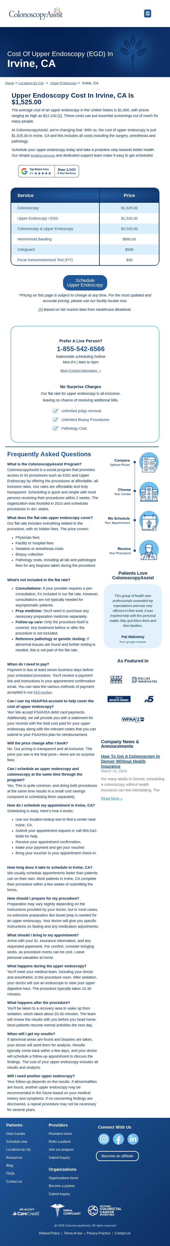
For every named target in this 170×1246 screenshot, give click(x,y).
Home (9, 83)
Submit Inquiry (59, 1157)
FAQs (10, 1173)
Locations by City (31, 83)
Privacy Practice (98, 1233)
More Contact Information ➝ (81, 371)
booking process (43, 155)
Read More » (112, 798)
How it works (15, 1133)
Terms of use (73, 1233)
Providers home (60, 1133)
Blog (9, 1165)
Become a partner (62, 1186)
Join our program (61, 1149)
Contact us (14, 1181)
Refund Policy (49, 1233)
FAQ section (43, 692)
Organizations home (63, 1178)
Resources (14, 1157)
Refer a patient (59, 1141)
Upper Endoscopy (63, 83)
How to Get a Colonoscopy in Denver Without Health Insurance (130, 761)
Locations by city (18, 1149)
